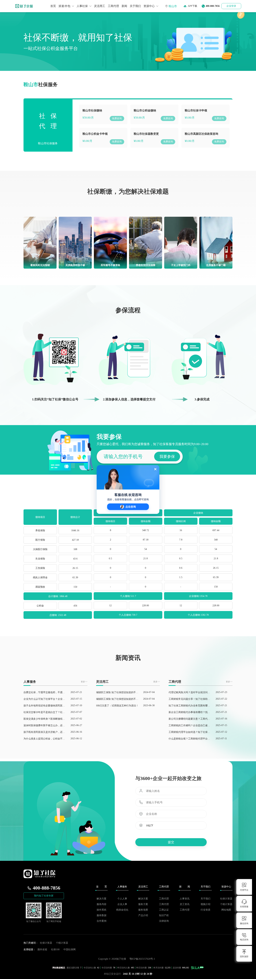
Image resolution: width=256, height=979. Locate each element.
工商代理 (113, 6)
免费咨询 (117, 118)
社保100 (55, 949)
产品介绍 (143, 915)
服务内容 (101, 904)
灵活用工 (99, 6)
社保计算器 (226, 898)
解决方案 (101, 898)
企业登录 (231, 6)
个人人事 (122, 898)
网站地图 (226, 909)
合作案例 (101, 921)
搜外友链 (42, 949)
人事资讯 (184, 898)
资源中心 (149, 6)
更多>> (84, 681)
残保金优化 (122, 909)
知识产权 (164, 915)
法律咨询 (164, 921)
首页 (53, 6)
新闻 (124, 6)
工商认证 (164, 909)
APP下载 (191, 6)
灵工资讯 (184, 904)
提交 (171, 842)
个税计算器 (226, 904)
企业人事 (122, 904)
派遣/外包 (65, 6)
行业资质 (205, 909)
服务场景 (143, 909)
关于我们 (135, 6)
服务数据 (101, 915)
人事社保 (82, 6)
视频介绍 (205, 904)
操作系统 (101, 909)
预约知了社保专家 (43, 895)
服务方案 (143, 904)
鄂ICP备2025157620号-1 (142, 959)
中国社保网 (69, 949)
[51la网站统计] (197, 967)
